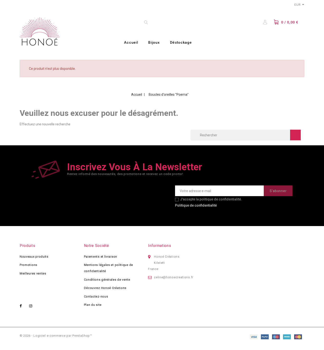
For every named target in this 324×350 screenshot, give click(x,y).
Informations (159, 245)
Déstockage (181, 42)
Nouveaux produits (34, 256)
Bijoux (154, 42)
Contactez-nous (96, 296)
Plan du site (93, 305)
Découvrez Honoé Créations (105, 288)
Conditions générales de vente (107, 279)
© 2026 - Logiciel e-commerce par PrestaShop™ (56, 335)
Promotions (28, 265)
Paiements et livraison (100, 256)
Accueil (131, 42)
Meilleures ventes (33, 273)
